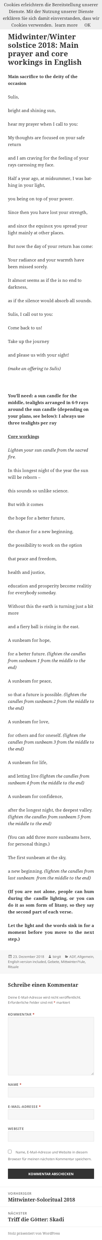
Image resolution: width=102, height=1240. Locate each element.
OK (87, 25)
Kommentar (21, 1014)
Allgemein (85, 956)
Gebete (53, 961)
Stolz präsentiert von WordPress (34, 1233)
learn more (66, 25)
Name (15, 1084)
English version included (27, 961)
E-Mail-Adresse (24, 1106)
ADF (72, 956)
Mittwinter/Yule (73, 961)
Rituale (13, 966)
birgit (57, 956)
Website (16, 1128)
